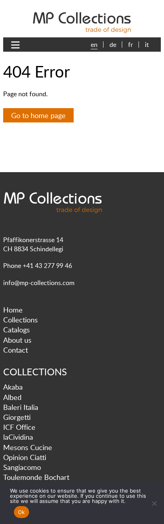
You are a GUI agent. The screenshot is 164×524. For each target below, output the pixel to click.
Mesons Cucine (27, 447)
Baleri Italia (20, 407)
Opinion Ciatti (24, 457)
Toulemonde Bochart (36, 477)
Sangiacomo (22, 467)
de (112, 44)
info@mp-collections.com (38, 282)
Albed (12, 397)
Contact (15, 350)
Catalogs (16, 329)
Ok (21, 512)
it (147, 44)
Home (13, 309)
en (94, 44)
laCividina (18, 437)
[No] (154, 503)
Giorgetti (17, 417)
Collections (20, 319)
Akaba (13, 387)
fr (130, 44)
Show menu (17, 45)
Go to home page (38, 115)
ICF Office (19, 427)
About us (17, 340)
